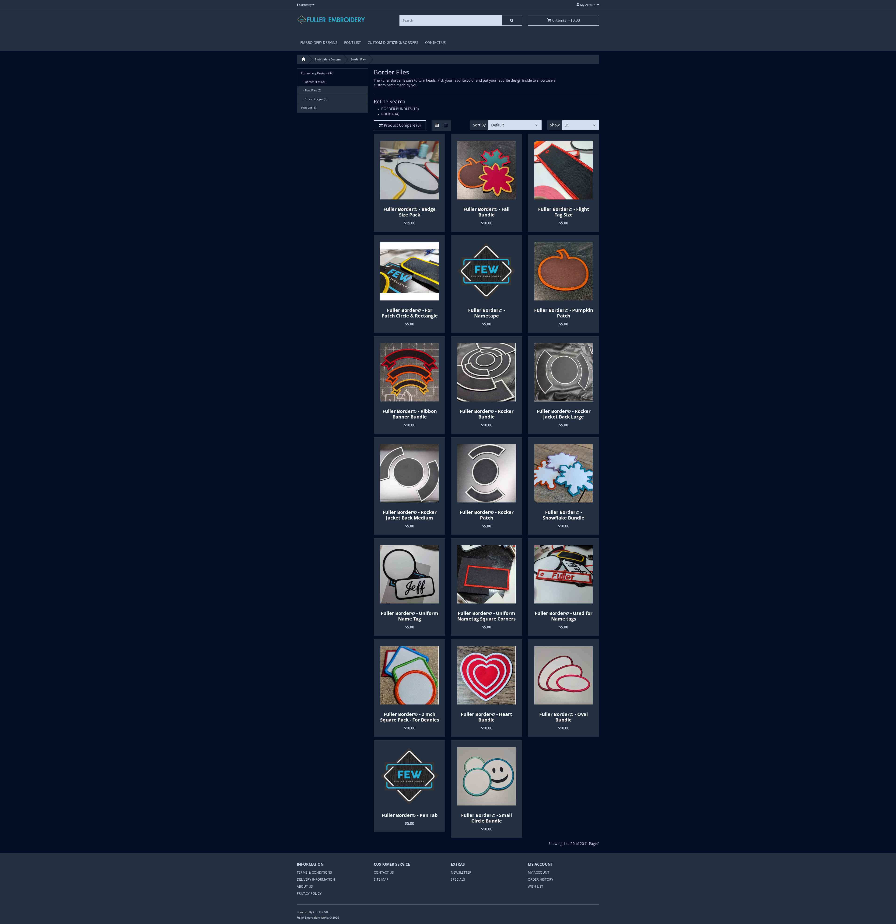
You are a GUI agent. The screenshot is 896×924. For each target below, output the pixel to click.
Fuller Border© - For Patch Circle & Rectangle (410, 313)
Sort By (479, 125)
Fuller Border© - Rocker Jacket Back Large (564, 414)
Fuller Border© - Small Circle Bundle (486, 818)
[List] (436, 125)
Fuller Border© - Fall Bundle (486, 212)
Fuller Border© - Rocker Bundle (487, 414)
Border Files (358, 59)
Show (555, 125)
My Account (538, 872)
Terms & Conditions (314, 872)
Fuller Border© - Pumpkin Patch (563, 313)
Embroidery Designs (318, 42)
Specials (458, 879)
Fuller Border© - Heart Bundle (486, 717)
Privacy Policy (309, 893)
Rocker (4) (390, 114)
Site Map (381, 879)
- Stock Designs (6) (314, 99)
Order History (540, 879)
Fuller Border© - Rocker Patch (487, 515)
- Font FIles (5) (311, 90)
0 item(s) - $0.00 (565, 20)
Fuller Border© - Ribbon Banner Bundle (409, 414)
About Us (305, 886)
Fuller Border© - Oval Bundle (563, 717)
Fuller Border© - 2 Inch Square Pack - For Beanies (409, 717)
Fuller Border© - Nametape (486, 313)
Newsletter (461, 872)
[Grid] (446, 125)
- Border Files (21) (313, 82)
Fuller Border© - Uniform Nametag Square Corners (486, 616)
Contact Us (435, 42)
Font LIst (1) (308, 108)
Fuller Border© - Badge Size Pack (409, 212)
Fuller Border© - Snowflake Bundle (563, 515)
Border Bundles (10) (400, 108)
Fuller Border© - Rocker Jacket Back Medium (410, 515)
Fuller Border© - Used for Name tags (563, 616)
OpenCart (321, 912)
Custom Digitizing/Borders (393, 42)
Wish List (535, 886)
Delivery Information (316, 879)
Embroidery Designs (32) (317, 73)
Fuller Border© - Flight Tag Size (563, 212)
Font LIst (352, 42)
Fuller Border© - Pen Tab (410, 815)
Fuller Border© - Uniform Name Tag (409, 616)
